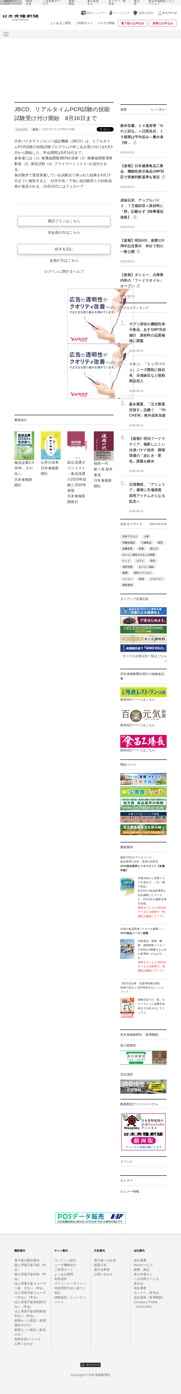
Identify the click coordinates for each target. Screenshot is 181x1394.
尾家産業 (127, 585)
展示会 (137, 2)
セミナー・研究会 (117, 2)
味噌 (125, 572)
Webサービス (143, 1265)
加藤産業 (127, 548)
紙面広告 (100, 1265)
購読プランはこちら (64, 221)
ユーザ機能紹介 (65, 1265)
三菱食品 (146, 542)
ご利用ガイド (84, 23)
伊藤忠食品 (129, 542)
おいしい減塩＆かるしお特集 (139, 554)
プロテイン (156, 579)
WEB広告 (29, 2)
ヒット (126, 560)
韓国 (141, 579)
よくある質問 (63, 1274)
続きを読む (64, 249)
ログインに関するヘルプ (64, 271)
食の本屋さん (93, 2)
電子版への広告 (105, 1260)
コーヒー (127, 579)
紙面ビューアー (96, 13)
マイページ (92, 1364)
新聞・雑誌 (73, 2)
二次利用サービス (51, 2)
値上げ (154, 548)
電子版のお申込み (132, 23)
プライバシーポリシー (70, 1283)
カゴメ (140, 560)
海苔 (160, 542)
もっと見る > (159, 109)
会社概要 (140, 1260)
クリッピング (121, 13)
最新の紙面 (146, 13)
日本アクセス (130, 536)
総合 (35, 129)
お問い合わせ (23, 1343)
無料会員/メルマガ (27, 1339)
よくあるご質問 (60, 23)
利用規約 (60, 1279)
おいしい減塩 (146, 566)
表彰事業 (140, 1288)
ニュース (21, 129)
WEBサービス (10, 2)
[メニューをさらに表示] (6, 34)
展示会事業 (102, 1269)
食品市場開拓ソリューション (161, 2)
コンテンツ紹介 (65, 1260)
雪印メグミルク (142, 572)
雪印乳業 (127, 566)
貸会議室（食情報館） (149, 1297)
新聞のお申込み (163, 23)
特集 (141, 548)
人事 (146, 536)
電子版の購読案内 (27, 1260)
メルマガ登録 (106, 23)
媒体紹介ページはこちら (137, 699)
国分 (152, 560)
